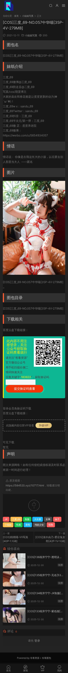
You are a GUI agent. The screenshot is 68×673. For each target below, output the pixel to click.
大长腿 (37, 519)
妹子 (57, 519)
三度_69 (16, 519)
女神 (48, 519)
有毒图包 (46, 657)
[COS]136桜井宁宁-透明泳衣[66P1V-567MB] (44, 557)
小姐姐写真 (31, 35)
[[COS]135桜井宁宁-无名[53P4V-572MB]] (14, 579)
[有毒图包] (8, 5)
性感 (18, 524)
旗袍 (28, 524)
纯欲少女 (39, 524)
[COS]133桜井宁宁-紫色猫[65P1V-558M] (44, 611)
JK (6, 519)
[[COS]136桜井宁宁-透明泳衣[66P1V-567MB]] (14, 560)
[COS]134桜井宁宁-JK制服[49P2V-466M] (45, 593)
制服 (27, 519)
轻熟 (51, 524)
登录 (37, 640)
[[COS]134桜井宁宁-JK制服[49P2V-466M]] (14, 597)
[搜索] (50, 5)
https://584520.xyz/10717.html (25, 485)
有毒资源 (34, 657)
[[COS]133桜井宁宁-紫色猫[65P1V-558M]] (14, 615)
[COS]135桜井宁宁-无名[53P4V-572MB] (45, 575)
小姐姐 (8, 524)
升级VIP (43, 425)
